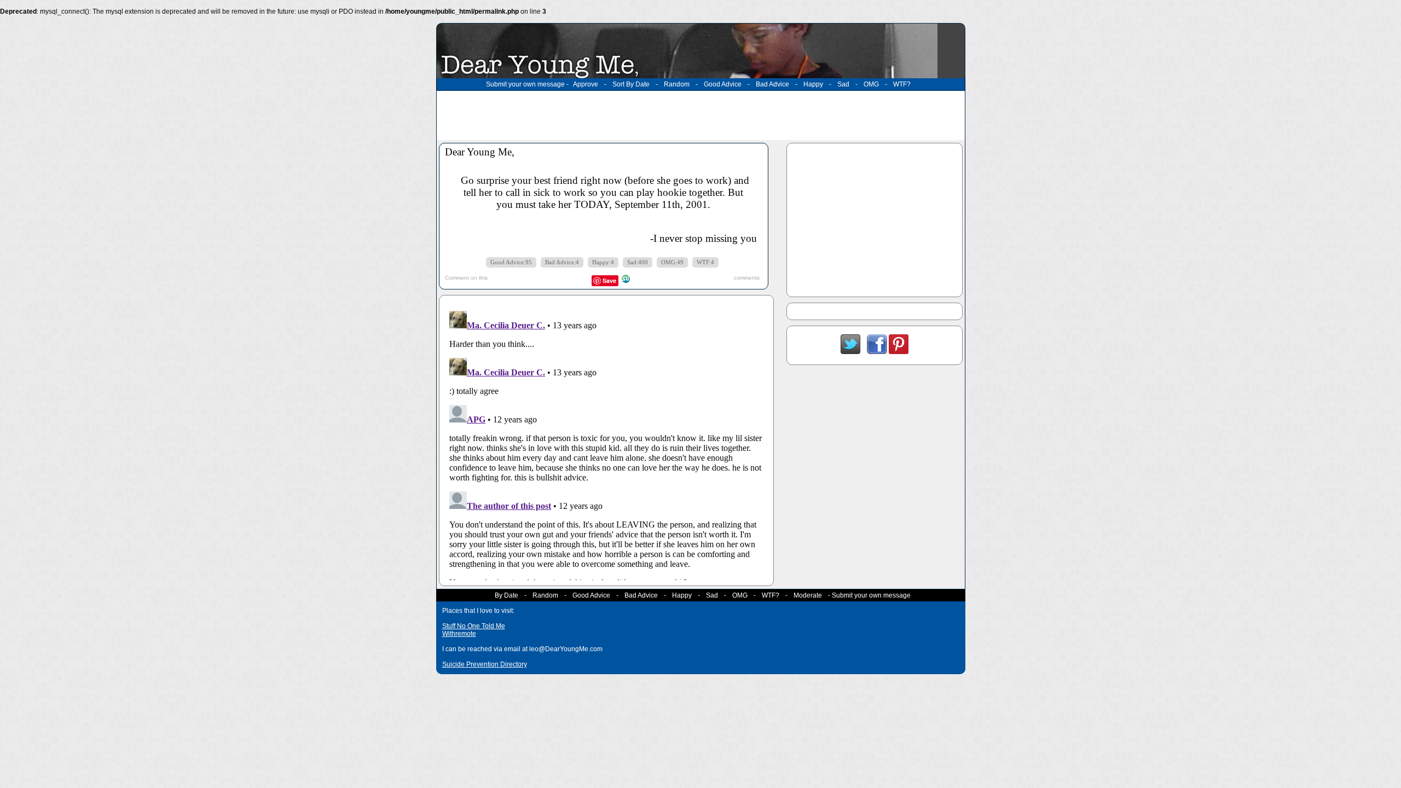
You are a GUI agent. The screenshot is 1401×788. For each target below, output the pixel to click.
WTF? (902, 84)
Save (609, 280)
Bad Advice (772, 84)
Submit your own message (525, 84)
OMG (871, 84)
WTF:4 (705, 262)
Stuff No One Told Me (473, 626)
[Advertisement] (700, 115)
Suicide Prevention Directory (484, 664)
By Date (506, 595)
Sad (843, 84)
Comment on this (466, 278)
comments (747, 278)
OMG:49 (672, 262)
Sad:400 (637, 262)
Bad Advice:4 (562, 262)
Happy (813, 84)
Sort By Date (631, 84)
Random (677, 84)
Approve (585, 84)
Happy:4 (603, 262)
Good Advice (723, 84)
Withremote (459, 634)
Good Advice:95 (511, 262)
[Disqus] (606, 443)
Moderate (808, 595)
